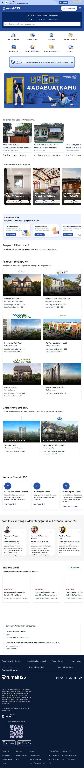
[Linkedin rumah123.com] (75, 678)
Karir (3, 767)
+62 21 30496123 (70, 759)
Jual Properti (38, 504)
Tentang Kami (6, 755)
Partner (4, 763)
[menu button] (80, 8)
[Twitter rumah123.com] (61, 678)
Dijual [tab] (30, 19)
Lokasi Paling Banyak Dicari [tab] (36, 661)
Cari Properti (9, 504)
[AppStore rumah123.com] (9, 742)
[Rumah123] (11, 8)
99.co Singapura (54, 759)
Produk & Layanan (7, 759)
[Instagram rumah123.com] (66, 678)
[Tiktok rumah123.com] (80, 678)
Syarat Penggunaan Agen (37, 763)
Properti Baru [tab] (53, 20)
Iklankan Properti (21, 755)
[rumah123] (14, 677)
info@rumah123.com (71, 755)
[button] (3, 3)
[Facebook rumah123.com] (57, 678)
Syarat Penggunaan (36, 759)
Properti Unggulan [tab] (58, 661)
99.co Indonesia (54, 755)
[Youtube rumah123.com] (70, 678)
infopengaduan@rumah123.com (17, 637)
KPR (17, 759)
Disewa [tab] (42, 20)
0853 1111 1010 (11, 649)
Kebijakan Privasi (35, 755)
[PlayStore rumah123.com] (24, 742)
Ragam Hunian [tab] (75, 661)
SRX (50, 763)
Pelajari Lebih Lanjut (70, 506)
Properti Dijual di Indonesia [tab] (11, 661)
